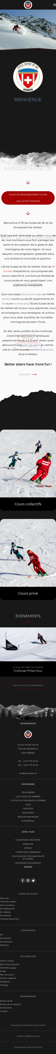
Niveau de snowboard (10, 1004)
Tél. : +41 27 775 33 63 (28, 761)
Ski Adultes (5, 912)
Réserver (24, 374)
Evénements (6, 1008)
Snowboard (5, 915)
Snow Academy (7, 905)
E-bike (3, 971)
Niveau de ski (6, 1001)
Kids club (4, 898)
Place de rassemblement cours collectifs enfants (28, 197)
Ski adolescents (7, 908)
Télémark (4, 945)
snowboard (21, 303)
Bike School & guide (9, 964)
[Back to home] (28, 5)
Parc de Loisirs (7, 974)
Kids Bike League (8, 968)
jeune (25, 294)
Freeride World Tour (9, 919)
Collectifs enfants (8, 901)
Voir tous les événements (28, 685)
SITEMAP (28, 867)
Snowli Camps (7, 961)
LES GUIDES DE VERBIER (28, 796)
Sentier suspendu (8, 978)
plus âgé (35, 294)
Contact (4, 1011)
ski (4, 303)
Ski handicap (6, 941)
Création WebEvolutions (28, 1036)
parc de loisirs (31, 345)
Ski (1, 934)
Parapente (5, 981)
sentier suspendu (42, 349)
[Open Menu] (54, 5)
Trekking (4, 985)
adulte (6, 298)
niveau (47, 235)
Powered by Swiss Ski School (28, 1047)
